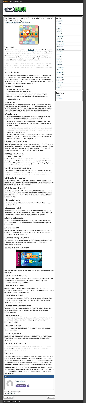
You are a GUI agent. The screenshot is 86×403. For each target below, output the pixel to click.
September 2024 (60, 80)
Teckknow (6, 1)
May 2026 (59, 28)
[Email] (28, 385)
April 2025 (59, 62)
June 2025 (59, 56)
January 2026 (60, 39)
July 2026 (59, 23)
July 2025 (59, 54)
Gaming (28, 22)
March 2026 (59, 33)
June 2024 (59, 87)
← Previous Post (8, 397)
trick (14, 393)
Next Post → (51, 397)
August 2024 (60, 82)
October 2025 (60, 46)
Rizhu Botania (9, 22)
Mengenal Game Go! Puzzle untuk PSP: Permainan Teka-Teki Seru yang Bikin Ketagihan (28, 19)
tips (12, 393)
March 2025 (59, 64)
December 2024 (60, 72)
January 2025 (60, 69)
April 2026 (59, 31)
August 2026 (60, 21)
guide (8, 393)
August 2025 (60, 51)
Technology (59, 98)
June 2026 (59, 26)
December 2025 (60, 41)
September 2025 (60, 49)
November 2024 (60, 74)
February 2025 (60, 67)
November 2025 (60, 44)
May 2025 (59, 59)
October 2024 (60, 77)
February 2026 (60, 36)
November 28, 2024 (19, 22)
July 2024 (59, 85)
